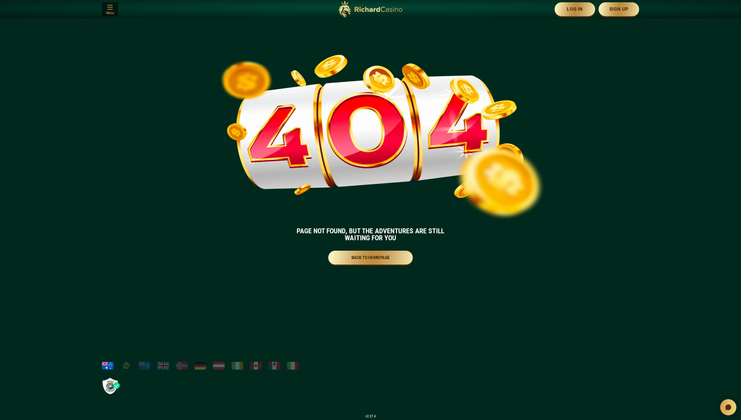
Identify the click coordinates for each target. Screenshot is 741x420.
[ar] (126, 365)
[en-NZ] (145, 365)
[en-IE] (237, 365)
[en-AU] (107, 365)
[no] (182, 365)
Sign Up (619, 9)
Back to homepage (370, 257)
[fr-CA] (274, 365)
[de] (200, 365)
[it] (293, 365)
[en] (163, 365)
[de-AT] (219, 365)
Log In (575, 9)
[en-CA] (256, 365)
